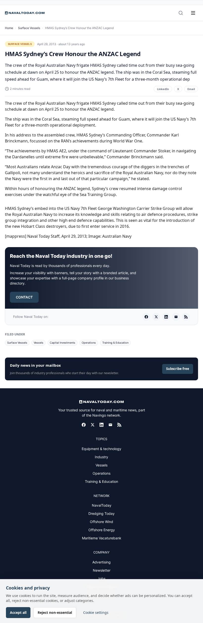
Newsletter (101, 570)
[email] (176, 317)
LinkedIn (163, 89)
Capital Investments (62, 342)
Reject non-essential (55, 612)
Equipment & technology (101, 449)
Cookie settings (95, 612)
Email (191, 89)
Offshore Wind (101, 522)
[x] (156, 317)
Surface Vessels (29, 28)
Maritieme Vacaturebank (101, 538)
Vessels (38, 342)
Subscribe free (177, 368)
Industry (101, 457)
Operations (89, 342)
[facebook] (146, 317)
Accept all (18, 612)
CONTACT (24, 297)
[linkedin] (166, 317)
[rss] (186, 317)
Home (9, 28)
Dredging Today (101, 513)
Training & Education (115, 342)
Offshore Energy (101, 530)
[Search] (180, 12)
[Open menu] (193, 13)
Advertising (101, 562)
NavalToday (101, 505)
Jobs (101, 578)
